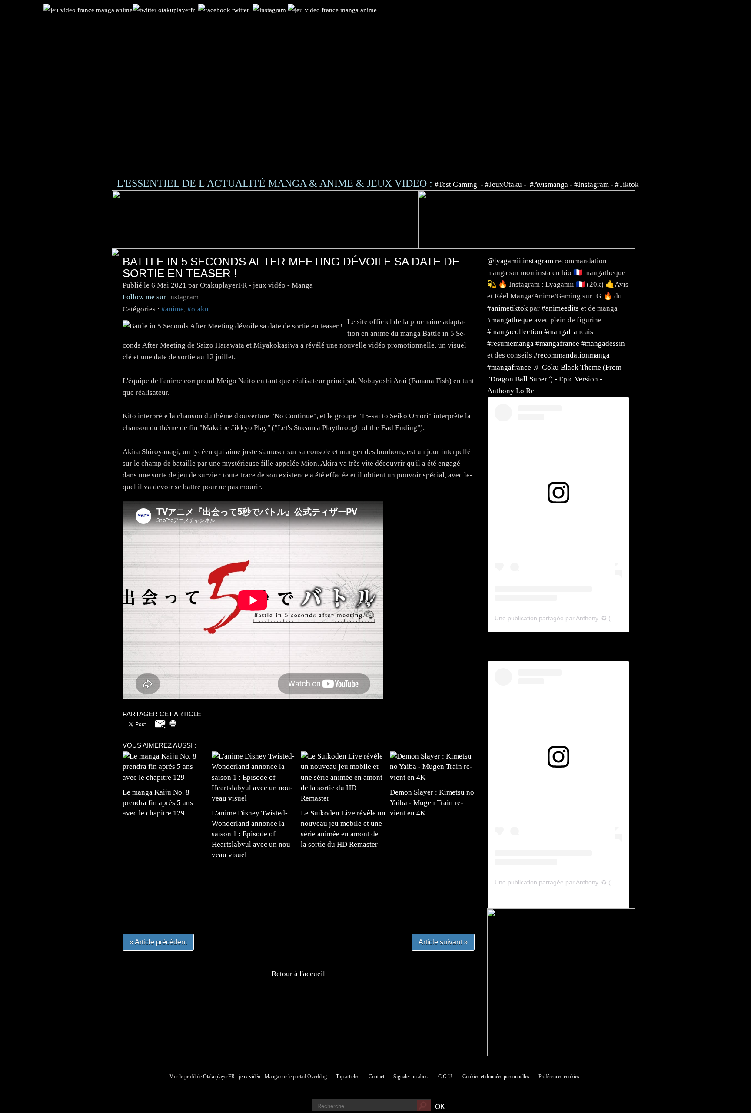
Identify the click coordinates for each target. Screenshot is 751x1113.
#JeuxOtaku (503, 184)
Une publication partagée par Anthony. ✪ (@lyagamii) (568, 618)
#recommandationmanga (572, 355)
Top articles (347, 1076)
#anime (172, 309)
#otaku (198, 309)
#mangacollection (514, 332)
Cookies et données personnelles (495, 1076)
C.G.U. (445, 1076)
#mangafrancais (568, 332)
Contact (376, 1076)
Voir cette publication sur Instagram (548, 512)
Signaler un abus (411, 1076)
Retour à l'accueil (298, 974)
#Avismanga (550, 184)
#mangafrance (557, 343)
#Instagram (591, 184)
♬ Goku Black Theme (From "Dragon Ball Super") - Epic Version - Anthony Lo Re (554, 379)
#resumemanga (510, 343)
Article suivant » (443, 942)
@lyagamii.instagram (520, 261)
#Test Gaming (457, 184)
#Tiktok (627, 184)
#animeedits (560, 308)
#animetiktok (507, 308)
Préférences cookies (558, 1076)
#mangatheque (509, 320)
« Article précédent (158, 942)
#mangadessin (603, 343)
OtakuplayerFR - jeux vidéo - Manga (241, 1076)
